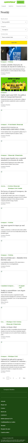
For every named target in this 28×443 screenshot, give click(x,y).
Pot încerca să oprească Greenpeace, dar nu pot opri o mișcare (14, 192)
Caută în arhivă (5, 432)
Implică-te (11, 6)
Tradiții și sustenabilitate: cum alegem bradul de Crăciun (13, 291)
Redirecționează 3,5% (7, 418)
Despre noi (4, 404)
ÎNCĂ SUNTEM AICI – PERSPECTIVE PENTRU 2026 (14, 259)
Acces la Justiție (3, 186)
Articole (3, 401)
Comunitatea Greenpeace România (7, 286)
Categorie (3, 26)
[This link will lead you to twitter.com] (4, 395)
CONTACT (4, 415)
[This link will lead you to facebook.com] (2, 395)
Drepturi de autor (5, 429)
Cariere (3, 408)
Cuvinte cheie (4, 34)
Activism (11, 61)
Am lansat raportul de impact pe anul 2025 (13, 226)
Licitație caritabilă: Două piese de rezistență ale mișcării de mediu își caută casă (14, 66)
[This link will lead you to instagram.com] (10, 395)
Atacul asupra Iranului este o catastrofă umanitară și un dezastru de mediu (13, 159)
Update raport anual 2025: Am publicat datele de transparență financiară (13, 96)
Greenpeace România (5, 72)
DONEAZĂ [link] (20, 2)
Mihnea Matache (4, 302)
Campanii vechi (21, 286)
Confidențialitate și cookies (8, 422)
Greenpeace (4, 61)
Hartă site (3, 411)
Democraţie (20, 124)
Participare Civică (13, 188)
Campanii (3, 6)
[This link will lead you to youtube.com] (7, 395)
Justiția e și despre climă (9, 327)
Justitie (20, 188)
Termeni (3, 425)
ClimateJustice (19, 155)
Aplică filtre (14, 42)
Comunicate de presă (21, 6)
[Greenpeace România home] (10, 2)
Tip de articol (4, 19)
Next (24, 378)
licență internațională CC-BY (18, 441)
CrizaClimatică (12, 124)
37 (19, 378)
